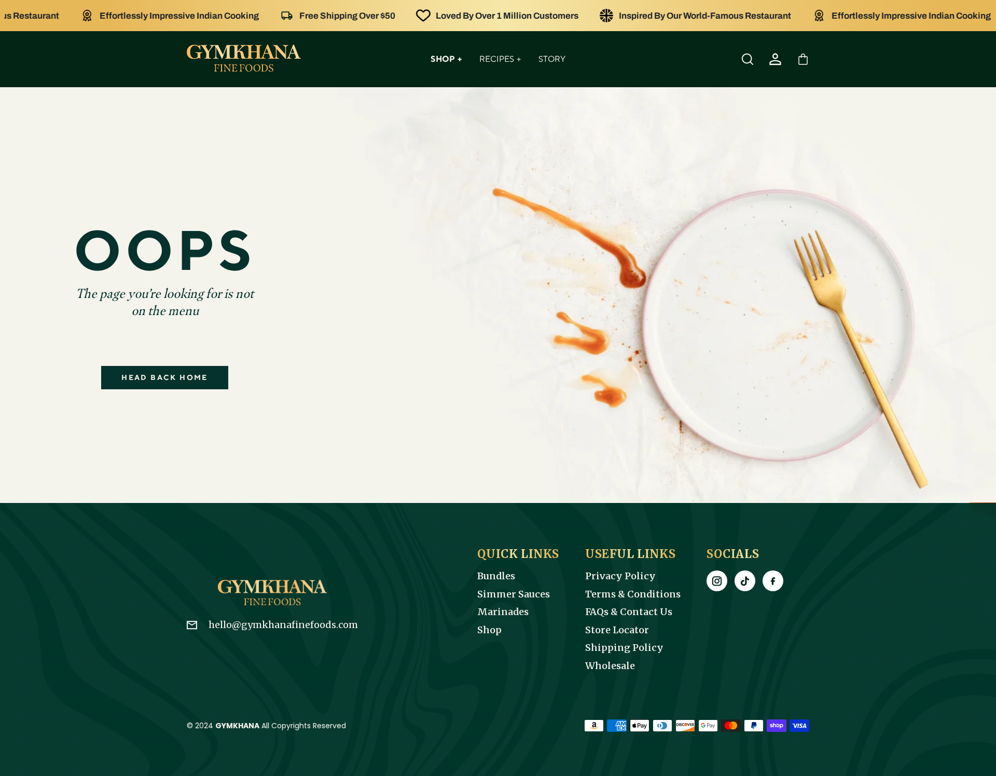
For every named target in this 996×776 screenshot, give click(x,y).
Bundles (496, 576)
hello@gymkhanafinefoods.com (283, 625)
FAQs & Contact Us (628, 612)
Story (551, 59)
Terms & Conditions (633, 594)
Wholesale (610, 666)
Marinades (503, 612)
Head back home (164, 377)
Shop (446, 59)
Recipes (500, 59)
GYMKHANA (237, 725)
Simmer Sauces (513, 594)
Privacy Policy (620, 576)
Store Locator (617, 630)
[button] (803, 59)
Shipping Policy (624, 648)
